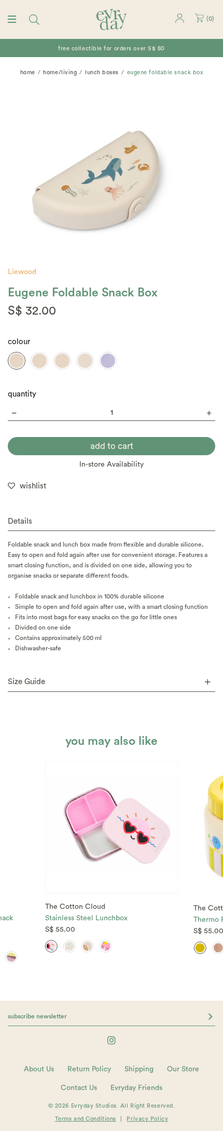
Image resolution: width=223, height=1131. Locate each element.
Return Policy (89, 1069)
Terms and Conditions (85, 1119)
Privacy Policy (147, 1119)
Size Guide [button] (26, 682)
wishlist (33, 486)
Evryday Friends (136, 1088)
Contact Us (79, 1088)
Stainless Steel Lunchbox (86, 918)
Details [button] (20, 521)
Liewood (22, 272)
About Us (39, 1069)
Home (27, 72)
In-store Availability (111, 464)
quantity (22, 394)
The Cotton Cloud (75, 906)
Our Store (183, 1069)
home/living (60, 72)
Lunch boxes (102, 72)
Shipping (139, 1069)
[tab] (111, 522)
